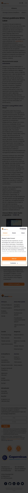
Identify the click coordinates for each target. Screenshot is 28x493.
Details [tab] (14, 233)
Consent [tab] (5, 233)
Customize (13, 263)
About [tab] (23, 233)
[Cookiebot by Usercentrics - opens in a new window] (20, 229)
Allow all (14, 258)
